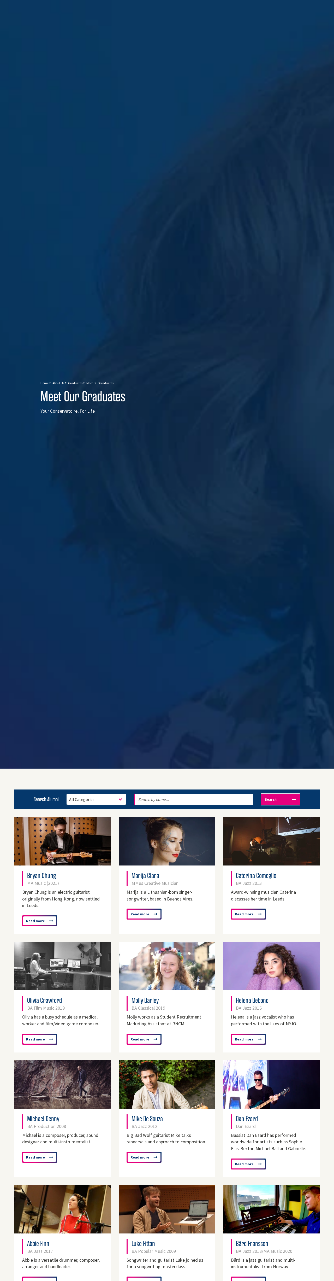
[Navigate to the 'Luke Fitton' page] (167, 1231)
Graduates (75, 383)
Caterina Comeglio (256, 878)
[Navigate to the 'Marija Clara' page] (167, 863)
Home (44, 383)
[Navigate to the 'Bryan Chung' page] (62, 863)
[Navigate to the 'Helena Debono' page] (271, 987)
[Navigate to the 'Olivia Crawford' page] (62, 987)
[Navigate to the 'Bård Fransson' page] (271, 1231)
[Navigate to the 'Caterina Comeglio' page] (271, 863)
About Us (58, 383)
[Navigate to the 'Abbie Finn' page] (62, 1231)
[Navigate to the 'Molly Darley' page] (167, 987)
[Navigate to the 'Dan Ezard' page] (271, 1106)
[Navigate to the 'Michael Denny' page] (62, 1106)
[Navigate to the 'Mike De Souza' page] (167, 1106)
